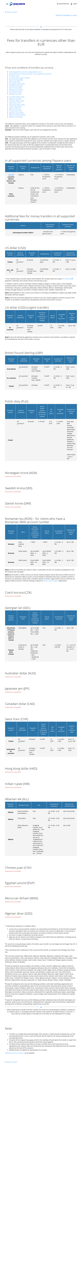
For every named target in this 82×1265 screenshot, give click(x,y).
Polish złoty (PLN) (14, 82)
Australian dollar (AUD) (16, 97)
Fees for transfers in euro (66, 15)
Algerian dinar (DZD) (16, 117)
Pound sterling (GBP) (16, 80)
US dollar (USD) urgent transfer (19, 78)
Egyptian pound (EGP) (16, 113)
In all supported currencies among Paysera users (25, 72)
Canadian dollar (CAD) (16, 101)
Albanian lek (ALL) (15, 109)
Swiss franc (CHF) (14, 103)
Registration (64, 4)
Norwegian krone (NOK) (17, 84)
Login (74, 4)
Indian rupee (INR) (15, 107)
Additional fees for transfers (14, 1053)
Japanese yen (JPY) (15, 99)
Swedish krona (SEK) (15, 86)
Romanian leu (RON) (16, 90)
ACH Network (66, 279)
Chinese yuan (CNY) (15, 111)
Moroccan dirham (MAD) (17, 115)
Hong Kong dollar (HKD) (17, 105)
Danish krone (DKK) (15, 88)
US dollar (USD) (14, 76)
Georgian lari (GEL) (15, 94)
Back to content (11, 12)
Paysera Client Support (50, 581)
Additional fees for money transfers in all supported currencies (30, 74)
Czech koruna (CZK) (15, 92)
